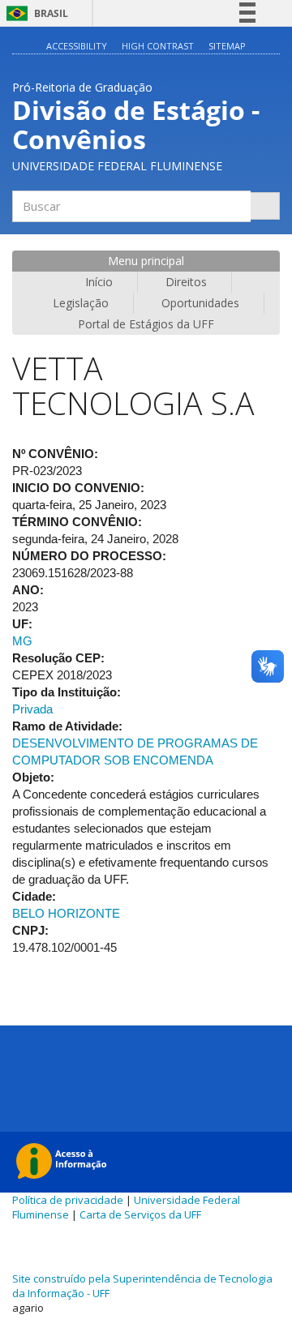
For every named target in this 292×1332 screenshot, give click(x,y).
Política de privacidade (67, 1200)
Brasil (34, 13)
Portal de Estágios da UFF (146, 324)
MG (22, 641)
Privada (32, 709)
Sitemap (227, 46)
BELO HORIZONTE (66, 913)
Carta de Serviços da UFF (140, 1214)
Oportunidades (200, 303)
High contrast (158, 46)
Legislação (81, 303)
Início (99, 281)
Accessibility (76, 46)
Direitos (186, 281)
